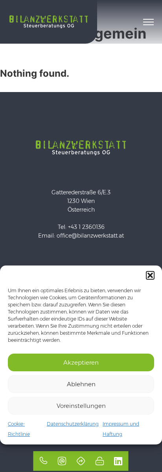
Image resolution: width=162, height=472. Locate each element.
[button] (150, 275)
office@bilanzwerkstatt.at (90, 235)
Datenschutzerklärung (73, 424)
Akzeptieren (81, 362)
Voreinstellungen (81, 405)
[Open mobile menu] (148, 22)
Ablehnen (81, 384)
